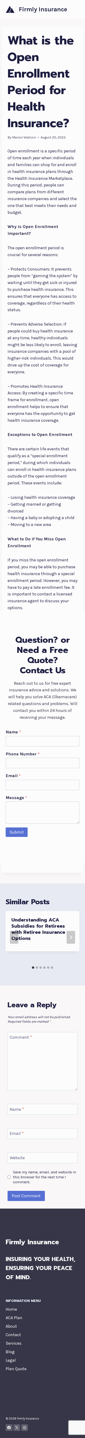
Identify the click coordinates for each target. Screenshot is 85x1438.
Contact (13, 1334)
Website (17, 1157)
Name (13, 732)
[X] (16, 1427)
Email (13, 775)
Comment (21, 1037)
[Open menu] (75, 9)
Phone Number (22, 754)
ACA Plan (14, 1317)
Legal (11, 1360)
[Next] (71, 937)
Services (13, 1343)
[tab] (33, 967)
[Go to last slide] (14, 937)
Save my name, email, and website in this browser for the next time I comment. (44, 1177)
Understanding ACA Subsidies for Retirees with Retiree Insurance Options (38, 929)
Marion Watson (24, 137)
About (11, 1326)
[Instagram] (24, 1427)
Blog (10, 1351)
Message (16, 797)
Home (11, 1309)
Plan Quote (16, 1368)
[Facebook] (9, 1427)
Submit (16, 832)
